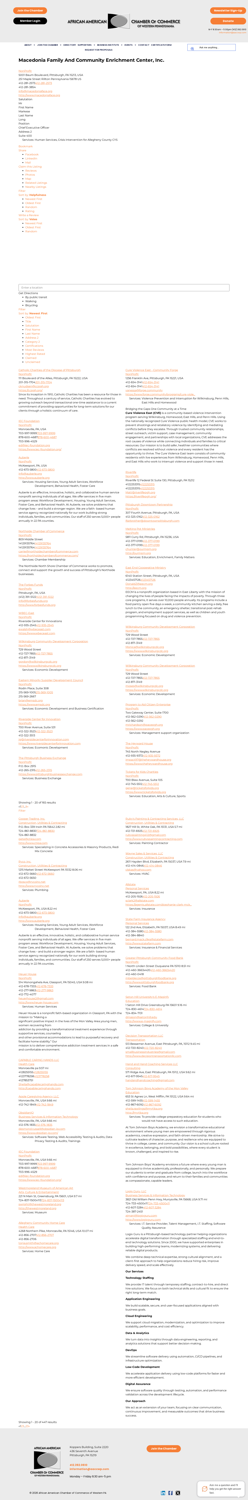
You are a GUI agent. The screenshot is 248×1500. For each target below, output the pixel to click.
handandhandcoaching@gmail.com (150, 1080)
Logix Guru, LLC (136, 1191)
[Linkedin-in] (163, 1493)
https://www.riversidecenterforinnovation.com (50, 743)
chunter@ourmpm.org (141, 549)
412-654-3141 (150, 382)
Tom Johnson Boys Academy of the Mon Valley (157, 1088)
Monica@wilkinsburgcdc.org (145, 647)
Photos (30, 174)
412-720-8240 (153, 1047)
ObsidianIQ (26, 1112)
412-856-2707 (45, 1235)
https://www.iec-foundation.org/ (40, 449)
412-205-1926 (151, 896)
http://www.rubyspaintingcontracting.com (154, 839)
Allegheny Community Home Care (42, 1222)
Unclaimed (32, 362)
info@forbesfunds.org (33, 601)
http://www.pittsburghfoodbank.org (150, 982)
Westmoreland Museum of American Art (46, 1188)
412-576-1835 (43, 1124)
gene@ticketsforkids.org (142, 788)
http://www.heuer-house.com (38, 1002)
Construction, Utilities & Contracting (43, 822)
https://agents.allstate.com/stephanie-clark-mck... (159, 904)
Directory (69, 45)
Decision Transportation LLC (144, 1035)
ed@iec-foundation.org (34, 445)
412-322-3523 (44, 731)
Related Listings (36, 182)
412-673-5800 (46, 469)
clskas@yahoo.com (138, 869)
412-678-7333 (44, 986)
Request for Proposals (99, 49)
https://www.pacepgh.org (143, 728)
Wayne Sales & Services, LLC (144, 853)
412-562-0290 (153, 716)
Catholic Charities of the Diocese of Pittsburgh (50, 370)
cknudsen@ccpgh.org (34, 386)
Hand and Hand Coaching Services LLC (152, 1064)
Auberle (24, 457)
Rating (29, 211)
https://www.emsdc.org (34, 704)
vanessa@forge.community (144, 390)
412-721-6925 (150, 831)
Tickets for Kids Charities (142, 771)
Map (28, 178)
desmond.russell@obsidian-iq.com (42, 1128)
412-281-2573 (43, 83)
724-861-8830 (46, 831)
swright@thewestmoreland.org (40, 1204)
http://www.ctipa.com (33, 843)
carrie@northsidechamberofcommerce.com (48, 551)
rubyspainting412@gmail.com (146, 835)
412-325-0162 (151, 516)
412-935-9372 (151, 755)
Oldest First (33, 203)
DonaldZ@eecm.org (139, 583)
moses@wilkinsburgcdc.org (144, 686)
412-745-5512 (150, 784)
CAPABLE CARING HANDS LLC (39, 1060)
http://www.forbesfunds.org (37, 605)
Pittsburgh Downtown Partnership (149, 504)
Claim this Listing (30, 166)
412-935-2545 (45, 625)
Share (22, 150)
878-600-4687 (47, 437)
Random (31, 207)
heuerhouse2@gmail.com (36, 998)
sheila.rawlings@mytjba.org (144, 1108)
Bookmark (26, 146)
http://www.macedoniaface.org (39, 95)
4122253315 (147, 484)
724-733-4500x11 (159, 1203)
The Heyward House (139, 743)
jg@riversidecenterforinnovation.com (44, 739)
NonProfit (25, 71)
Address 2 (31, 337)
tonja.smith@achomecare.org (39, 1243)
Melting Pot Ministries (140, 528)
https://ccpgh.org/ (31, 390)
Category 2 (32, 341)
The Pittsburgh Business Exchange (42, 758)
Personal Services (137, 888)
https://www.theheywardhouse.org (149, 763)
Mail (28, 162)
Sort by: (32, 195)
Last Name (32, 333)
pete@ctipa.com (30, 839)
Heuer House (27, 974)
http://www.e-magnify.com (143, 1021)
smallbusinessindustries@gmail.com (150, 1052)
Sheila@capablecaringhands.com (41, 1084)
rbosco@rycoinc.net (32, 881)
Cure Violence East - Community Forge (152, 370)
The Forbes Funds (31, 584)
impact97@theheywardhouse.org (148, 759)
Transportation (135, 1039)
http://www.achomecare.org (37, 1247)
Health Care (26, 1064)
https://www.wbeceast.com (37, 633)
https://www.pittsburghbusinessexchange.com (50, 774)
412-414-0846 (153, 865)
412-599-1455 (151, 1100)
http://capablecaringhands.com (40, 1088)
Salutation (32, 325)
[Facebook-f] (170, 1493)
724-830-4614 (153, 1009)
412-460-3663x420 (162, 970)
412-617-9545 (151, 1076)
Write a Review (29, 215)
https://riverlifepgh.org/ (141, 496)
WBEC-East (26, 613)
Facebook (32, 154)
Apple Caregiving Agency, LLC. (39, 1096)
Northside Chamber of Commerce (41, 531)
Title (28, 321)
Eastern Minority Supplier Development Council (51, 680)
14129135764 (43, 543)
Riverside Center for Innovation (40, 719)
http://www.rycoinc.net (34, 886)
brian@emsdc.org (31, 700)
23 (27, 1426)
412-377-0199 (151, 541)
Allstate (131, 884)
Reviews (31, 170)
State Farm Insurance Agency (146, 919)
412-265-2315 (43, 770)
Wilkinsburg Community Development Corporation (160, 626)
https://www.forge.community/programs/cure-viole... (160, 394)
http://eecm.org (136, 588)
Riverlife (131, 472)
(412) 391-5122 (45, 596)
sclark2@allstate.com (140, 900)
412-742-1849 (44, 1104)
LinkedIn (31, 158)
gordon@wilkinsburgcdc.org (38, 661)
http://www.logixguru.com (143, 1219)
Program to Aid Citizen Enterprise (148, 704)
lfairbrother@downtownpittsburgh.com (153, 520)
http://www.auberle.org (34, 477)
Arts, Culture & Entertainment (39, 1192)
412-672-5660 (45, 873)
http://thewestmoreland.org (37, 1208)
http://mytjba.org (137, 1112)
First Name (32, 329)
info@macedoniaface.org (35, 91)
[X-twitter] (178, 1493)
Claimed (30, 358)
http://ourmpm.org (138, 553)
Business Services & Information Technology (48, 1116)
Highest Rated (35, 354)
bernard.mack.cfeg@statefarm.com (149, 939)
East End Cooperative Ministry (146, 567)
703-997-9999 (46, 433)
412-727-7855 (151, 638)
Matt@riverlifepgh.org (140, 492)
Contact (143, 45)
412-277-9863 (44, 990)
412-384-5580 (153, 931)
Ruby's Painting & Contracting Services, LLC (155, 818)
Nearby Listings (35, 186)
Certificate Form (161, 45)
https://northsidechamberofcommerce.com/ (48, 555)
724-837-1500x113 (52, 1200)
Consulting (133, 1068)
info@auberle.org (30, 473)
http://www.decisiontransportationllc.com (153, 1056)
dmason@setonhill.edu (141, 1017)
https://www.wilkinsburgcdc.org (147, 651)
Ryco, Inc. (25, 861)
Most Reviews (34, 349)
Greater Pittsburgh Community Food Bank (154, 958)
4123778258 (41, 1076)
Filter (22, 191)
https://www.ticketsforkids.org (146, 792)
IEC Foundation (29, 421)
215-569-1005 (44, 692)
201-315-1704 (43, 382)
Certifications (34, 345)
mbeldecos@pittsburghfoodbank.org (151, 978)
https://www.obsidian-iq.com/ (38, 1133)
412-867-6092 (152, 1104)
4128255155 (40, 1072)
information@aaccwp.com (232, 32)
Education (133, 1001)
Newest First (33, 199)
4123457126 (148, 579)
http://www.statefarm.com (143, 943)
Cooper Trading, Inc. (32, 818)
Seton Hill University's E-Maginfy (147, 997)
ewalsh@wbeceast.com (35, 629)
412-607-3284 (152, 1207)
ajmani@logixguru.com (141, 1215)
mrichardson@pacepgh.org (144, 724)
